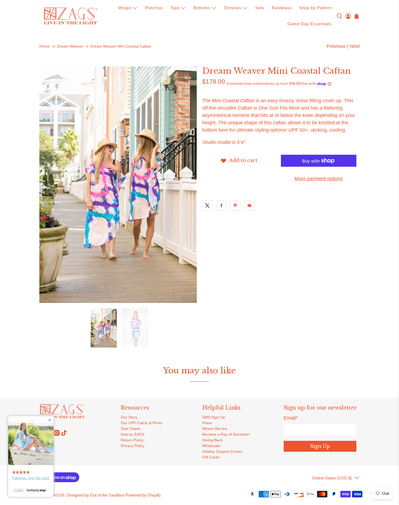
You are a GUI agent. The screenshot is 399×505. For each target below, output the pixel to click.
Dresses (232, 7)
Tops (175, 7)
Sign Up (320, 446)
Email (291, 418)
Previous (336, 46)
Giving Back (212, 440)
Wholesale (211, 446)
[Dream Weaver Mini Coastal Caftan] (118, 184)
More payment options (318, 178)
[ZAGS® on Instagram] (57, 434)
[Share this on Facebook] (221, 205)
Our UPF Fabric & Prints (141, 423)
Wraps (124, 7)
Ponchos (154, 7)
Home (44, 46)
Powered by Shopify (143, 495)
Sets (259, 7)
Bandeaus (282, 7)
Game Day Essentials (309, 23)
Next (355, 46)
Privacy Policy (132, 446)
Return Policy (132, 440)
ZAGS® (57, 495)
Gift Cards (211, 457)
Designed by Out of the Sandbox (95, 495)
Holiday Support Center (222, 451)
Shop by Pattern (315, 7)
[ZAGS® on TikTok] (64, 434)
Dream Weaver (70, 46)
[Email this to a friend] (249, 205)
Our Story (129, 417)
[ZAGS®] (70, 16)
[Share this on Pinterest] (235, 205)
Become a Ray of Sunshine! (226, 434)
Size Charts (131, 428)
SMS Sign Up (213, 417)
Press (207, 423)
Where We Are (214, 428)
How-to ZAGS (132, 434)
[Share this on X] (207, 205)
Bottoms (202, 7)
